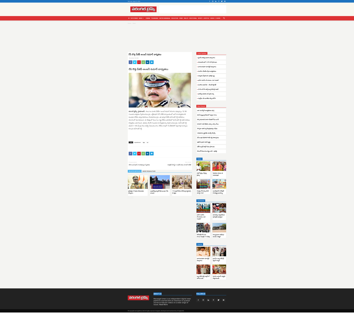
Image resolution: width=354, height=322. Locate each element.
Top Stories (134, 18)
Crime (181, 18)
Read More (163, 304)
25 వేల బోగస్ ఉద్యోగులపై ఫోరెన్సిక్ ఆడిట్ (208, 89)
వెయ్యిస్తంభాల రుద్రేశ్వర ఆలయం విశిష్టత (218, 235)
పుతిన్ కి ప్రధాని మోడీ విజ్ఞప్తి (203, 142)
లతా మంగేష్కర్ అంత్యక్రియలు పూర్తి (205, 110)
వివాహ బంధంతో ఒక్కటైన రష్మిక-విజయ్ (219, 277)
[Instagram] (212, 1)
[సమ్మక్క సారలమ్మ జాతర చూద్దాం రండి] (203, 184)
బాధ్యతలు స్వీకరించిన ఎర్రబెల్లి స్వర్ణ (206, 75)
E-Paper (218, 18)
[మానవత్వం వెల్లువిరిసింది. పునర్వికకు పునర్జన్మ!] (219, 208)
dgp (144, 142)
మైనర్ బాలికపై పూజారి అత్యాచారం (206, 57)
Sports (200, 18)
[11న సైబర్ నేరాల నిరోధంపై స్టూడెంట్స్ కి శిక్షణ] (182, 182)
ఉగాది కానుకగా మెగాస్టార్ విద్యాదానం (207, 66)
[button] (224, 18)
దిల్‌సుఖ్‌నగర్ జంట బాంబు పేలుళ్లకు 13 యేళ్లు (203, 235)
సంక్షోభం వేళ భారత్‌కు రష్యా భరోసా (207, 98)
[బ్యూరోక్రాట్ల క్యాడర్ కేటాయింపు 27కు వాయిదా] (160, 182)
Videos (212, 18)
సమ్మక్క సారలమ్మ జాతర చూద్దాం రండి (203, 191)
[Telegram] (152, 62)
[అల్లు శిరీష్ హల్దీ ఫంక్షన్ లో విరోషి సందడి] (203, 269)
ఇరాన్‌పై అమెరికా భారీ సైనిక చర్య (206, 93)
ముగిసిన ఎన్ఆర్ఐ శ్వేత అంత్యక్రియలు (207, 71)
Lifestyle (206, 18)
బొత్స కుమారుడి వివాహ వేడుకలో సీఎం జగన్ (208, 119)
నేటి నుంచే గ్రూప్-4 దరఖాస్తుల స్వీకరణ (139, 165)
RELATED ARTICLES (134, 171)
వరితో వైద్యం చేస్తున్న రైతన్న (202, 174)
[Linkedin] (215, 1)
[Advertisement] (192, 9)
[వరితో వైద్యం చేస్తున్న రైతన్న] (203, 166)
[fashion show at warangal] (219, 166)
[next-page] (132, 197)
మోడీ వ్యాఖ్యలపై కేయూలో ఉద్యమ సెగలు (207, 115)
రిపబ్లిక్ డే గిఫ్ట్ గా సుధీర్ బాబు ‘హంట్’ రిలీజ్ (179, 165)
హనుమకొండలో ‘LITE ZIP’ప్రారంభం (207, 62)
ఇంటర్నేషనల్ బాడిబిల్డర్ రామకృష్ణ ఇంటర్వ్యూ (218, 191)
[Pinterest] (218, 1)
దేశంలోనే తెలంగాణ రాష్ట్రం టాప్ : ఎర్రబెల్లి (207, 151)
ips (147, 142)
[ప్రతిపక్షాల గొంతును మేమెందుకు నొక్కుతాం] (138, 182)
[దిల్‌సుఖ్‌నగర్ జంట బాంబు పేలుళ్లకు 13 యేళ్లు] (203, 227)
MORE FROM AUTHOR (149, 171)
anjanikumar (137, 142)
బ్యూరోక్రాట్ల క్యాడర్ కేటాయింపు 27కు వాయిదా (159, 192)
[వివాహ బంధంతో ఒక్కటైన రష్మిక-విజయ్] (219, 269)
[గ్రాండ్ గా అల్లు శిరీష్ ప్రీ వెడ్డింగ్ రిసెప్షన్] (219, 251)
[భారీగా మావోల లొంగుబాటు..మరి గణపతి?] (203, 208)
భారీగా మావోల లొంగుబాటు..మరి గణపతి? (208, 80)
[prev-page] (129, 197)
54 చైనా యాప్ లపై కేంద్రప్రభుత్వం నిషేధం (207, 128)
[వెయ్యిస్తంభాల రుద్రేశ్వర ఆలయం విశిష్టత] (219, 227)
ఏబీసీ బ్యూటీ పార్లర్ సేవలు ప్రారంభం (206, 146)
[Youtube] (224, 1)
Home (129, 23)
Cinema (148, 18)
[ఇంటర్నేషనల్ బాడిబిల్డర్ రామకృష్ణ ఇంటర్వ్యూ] (219, 184)
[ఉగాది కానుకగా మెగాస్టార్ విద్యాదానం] (203, 251)
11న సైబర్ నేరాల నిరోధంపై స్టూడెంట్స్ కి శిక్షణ (181, 192)
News (140, 18)
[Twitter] (221, 1)
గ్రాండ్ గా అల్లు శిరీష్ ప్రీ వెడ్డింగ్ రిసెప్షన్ (218, 259)
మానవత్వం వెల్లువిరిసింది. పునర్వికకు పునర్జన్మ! (219, 215)
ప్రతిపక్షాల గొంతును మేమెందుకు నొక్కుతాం (136, 192)
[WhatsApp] (143, 62)
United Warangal (164, 18)
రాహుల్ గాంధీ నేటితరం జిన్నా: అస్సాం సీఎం (208, 124)
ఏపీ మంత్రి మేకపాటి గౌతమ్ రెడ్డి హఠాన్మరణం (208, 137)
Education (174, 18)
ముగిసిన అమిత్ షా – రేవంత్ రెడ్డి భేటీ (207, 84)
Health (186, 18)
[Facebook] (209, 1)
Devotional (193, 18)
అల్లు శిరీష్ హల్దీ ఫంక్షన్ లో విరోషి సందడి (203, 277)
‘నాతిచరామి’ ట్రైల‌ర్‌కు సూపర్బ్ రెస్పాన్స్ (206, 133)
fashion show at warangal (218, 174)
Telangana (154, 18)
